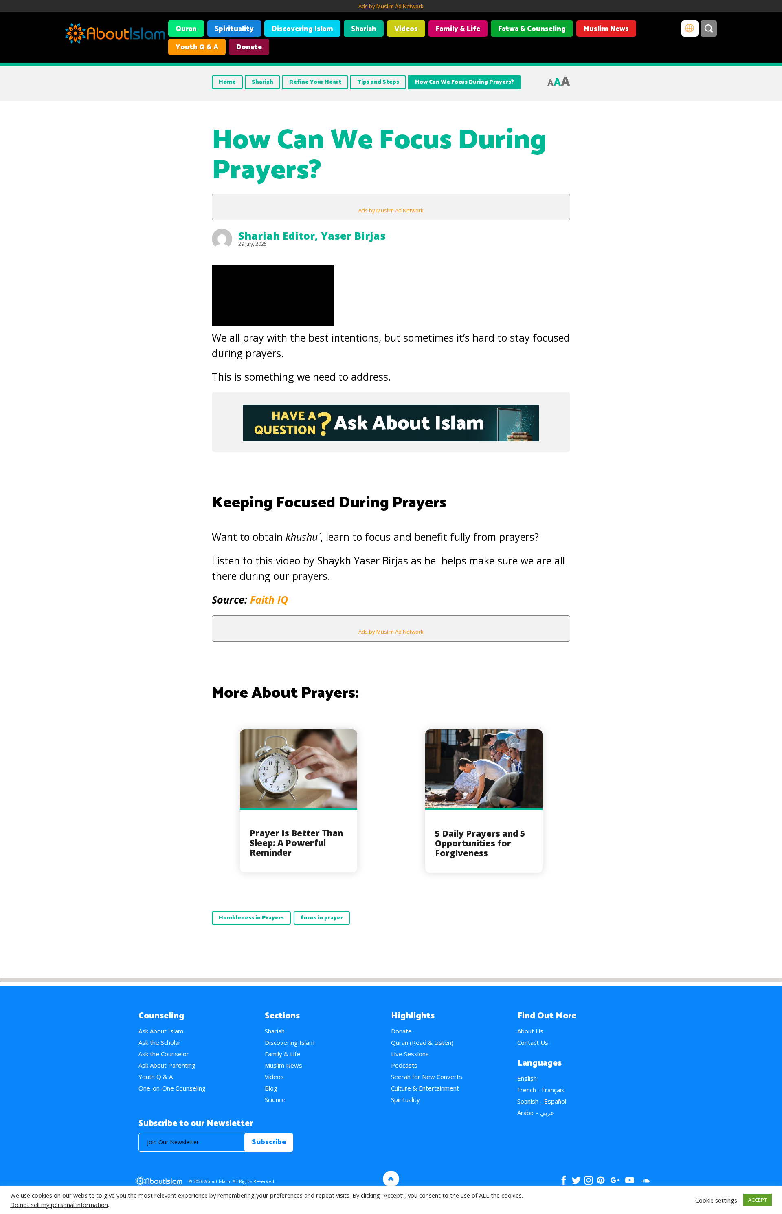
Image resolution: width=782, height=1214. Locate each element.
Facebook (563, 1180)
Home (227, 82)
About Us (530, 1031)
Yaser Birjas (353, 235)
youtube (629, 1180)
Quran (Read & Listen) (422, 1042)
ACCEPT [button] (757, 1199)
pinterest (600, 1180)
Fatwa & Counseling (532, 29)
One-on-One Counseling (172, 1088)
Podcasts (404, 1065)
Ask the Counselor (163, 1054)
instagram (588, 1180)
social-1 (645, 1180)
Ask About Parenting (167, 1065)
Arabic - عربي (535, 1112)
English (527, 1078)
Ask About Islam (160, 1031)
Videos (406, 29)
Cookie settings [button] (716, 1200)
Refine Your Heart (315, 82)
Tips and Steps (378, 82)
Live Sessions (410, 1054)
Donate (249, 47)
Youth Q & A (197, 47)
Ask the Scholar (159, 1042)
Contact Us (532, 1042)
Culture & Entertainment (425, 1088)
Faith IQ (269, 599)
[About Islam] (115, 34)
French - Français (541, 1090)
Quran (186, 29)
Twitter (576, 1180)
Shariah (363, 29)
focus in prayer (322, 918)
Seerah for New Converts (426, 1077)
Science (275, 1099)
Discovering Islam (302, 29)
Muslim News (606, 29)
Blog (271, 1088)
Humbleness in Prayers (251, 918)
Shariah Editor (276, 235)
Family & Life (458, 29)
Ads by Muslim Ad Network (391, 6)
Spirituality (234, 29)
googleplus (614, 1180)
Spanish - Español (541, 1101)
